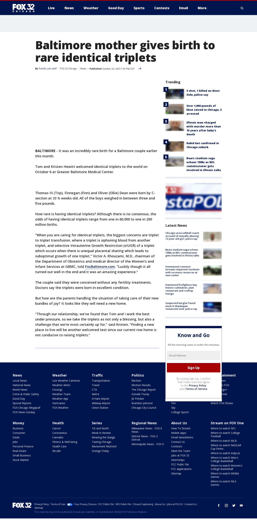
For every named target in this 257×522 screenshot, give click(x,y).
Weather (59, 375)
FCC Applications (181, 469)
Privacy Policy (197, 385)
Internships (178, 460)
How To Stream (181, 428)
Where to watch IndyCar (225, 453)
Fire (173, 403)
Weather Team (61, 394)
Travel (95, 385)
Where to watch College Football (225, 434)
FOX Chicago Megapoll (26, 407)
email (241, 505)
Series (97, 423)
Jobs (15, 442)
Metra (95, 394)
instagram (226, 505)
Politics (138, 375)
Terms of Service (196, 389)
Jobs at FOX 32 (180, 455)
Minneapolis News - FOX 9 (148, 444)
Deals (16, 437)
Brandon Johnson (142, 403)
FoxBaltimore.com (100, 266)
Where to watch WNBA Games (225, 475)
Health (58, 423)
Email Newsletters (182, 437)
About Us (179, 423)
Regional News (144, 423)
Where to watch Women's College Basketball (226, 467)
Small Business (22, 455)
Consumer (19, 433)
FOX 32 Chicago (68, 68)
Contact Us (178, 442)
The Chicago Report (144, 389)
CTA (94, 389)
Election (136, 380)
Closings (57, 389)
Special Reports (22, 403)
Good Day (19, 398)
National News (22, 385)
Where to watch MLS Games (223, 483)
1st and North (100, 428)
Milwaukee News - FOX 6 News (147, 430)
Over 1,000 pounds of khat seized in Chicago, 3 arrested (204, 109)
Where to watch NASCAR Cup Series (226, 446)
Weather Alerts (61, 385)
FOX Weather (60, 407)
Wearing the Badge (103, 437)
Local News (20, 380)
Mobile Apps (178, 433)
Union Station (100, 407)
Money (18, 423)
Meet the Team (180, 451)
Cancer (56, 428)
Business (18, 428)
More (202, 8)
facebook (219, 505)
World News (20, 389)
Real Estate (19, 451)
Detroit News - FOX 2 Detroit (145, 437)
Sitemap (176, 473)
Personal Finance (23, 446)
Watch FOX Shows (222, 403)
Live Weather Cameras (66, 380)
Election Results (141, 385)
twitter (234, 505)
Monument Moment (104, 446)
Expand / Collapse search (242, 8)
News (83, 68)
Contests (176, 446)
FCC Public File (180, 464)
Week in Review (101, 433)
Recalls (56, 451)
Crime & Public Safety (26, 394)
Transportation (101, 380)
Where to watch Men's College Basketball (224, 459)
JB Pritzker (138, 398)
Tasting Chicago (101, 442)
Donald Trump (140, 394)
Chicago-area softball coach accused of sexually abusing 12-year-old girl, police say (182, 235)
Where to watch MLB (224, 440)
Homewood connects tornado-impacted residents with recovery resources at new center (182, 271)
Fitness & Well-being (64, 442)
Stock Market (21, 460)
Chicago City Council (144, 407)
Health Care (59, 446)
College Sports (180, 412)
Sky (173, 407)
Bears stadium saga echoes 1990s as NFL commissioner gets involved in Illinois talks (182, 252)
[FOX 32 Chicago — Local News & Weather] (25, 8)
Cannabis (57, 437)
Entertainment (223, 375)
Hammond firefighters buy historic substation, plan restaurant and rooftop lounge (181, 289)
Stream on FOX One (227, 423)
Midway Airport (101, 403)
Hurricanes (58, 403)
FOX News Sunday (24, 412)
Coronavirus (59, 433)
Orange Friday (100, 451)
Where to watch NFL (223, 428)
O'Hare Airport (100, 398)
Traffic (97, 375)
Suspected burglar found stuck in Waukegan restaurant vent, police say (181, 306)
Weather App (60, 398)
